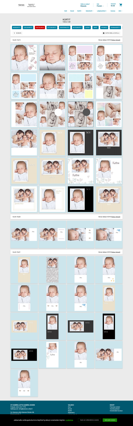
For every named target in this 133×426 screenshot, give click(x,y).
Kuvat (72, 11)
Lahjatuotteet (102, 11)
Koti (65, 11)
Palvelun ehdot (115, 407)
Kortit (79, 11)
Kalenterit (90, 11)
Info (121, 11)
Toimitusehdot (115, 409)
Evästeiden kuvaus (116, 411)
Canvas (113, 11)
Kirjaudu (83, 6)
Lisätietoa (69, 420)
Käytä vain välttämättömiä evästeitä (89, 420)
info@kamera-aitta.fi (25, 409)
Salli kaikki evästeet (110, 420)
